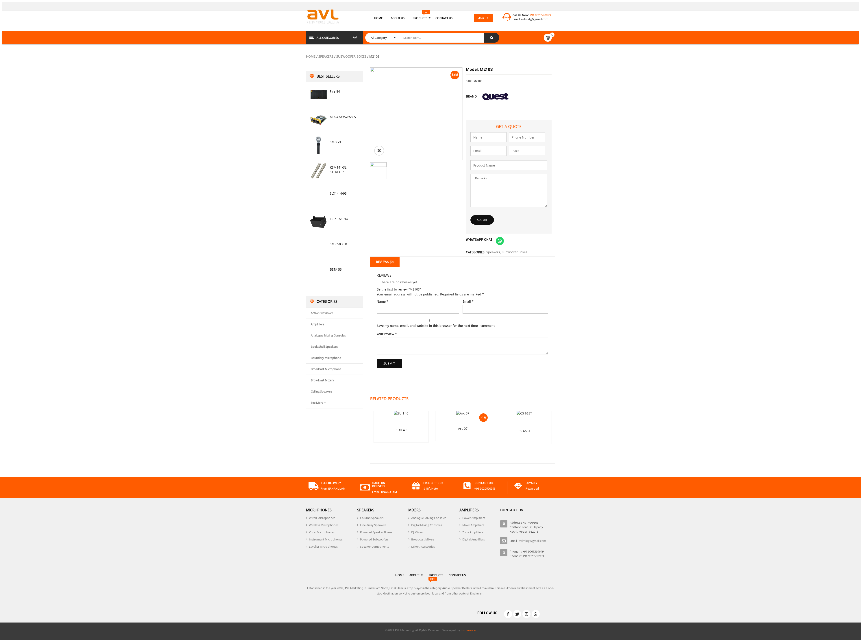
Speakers (325, 56)
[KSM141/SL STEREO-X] (319, 171)
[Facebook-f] (508, 614)
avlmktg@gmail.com (534, 19)
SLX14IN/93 (338, 193)
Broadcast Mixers (322, 380)
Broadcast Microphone (326, 369)
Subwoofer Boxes (351, 56)
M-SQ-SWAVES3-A (343, 117)
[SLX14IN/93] (319, 197)
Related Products (389, 398)
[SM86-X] (319, 145)
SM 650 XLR (338, 244)
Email (468, 301)
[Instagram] (526, 614)
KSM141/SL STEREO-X (338, 169)
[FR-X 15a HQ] (319, 222)
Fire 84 (335, 91)
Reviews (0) (385, 262)
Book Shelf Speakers (324, 347)
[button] (483, 18)
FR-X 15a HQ (339, 219)
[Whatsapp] (536, 614)
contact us (483, 483)
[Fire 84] (319, 95)
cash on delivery (378, 484)
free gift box (433, 483)
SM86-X (335, 142)
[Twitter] (517, 614)
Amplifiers (317, 324)
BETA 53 (336, 269)
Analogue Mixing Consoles (328, 335)
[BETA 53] (319, 273)
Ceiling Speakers (321, 391)
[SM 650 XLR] (319, 247)
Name (382, 301)
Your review (387, 334)
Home (310, 56)
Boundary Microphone (326, 358)
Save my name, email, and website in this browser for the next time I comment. (436, 325)
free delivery (331, 483)
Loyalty (531, 483)
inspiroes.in (468, 630)
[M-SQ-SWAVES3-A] (319, 120)
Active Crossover (322, 313)
